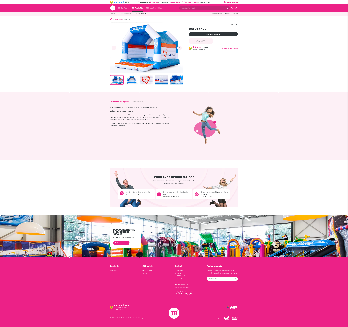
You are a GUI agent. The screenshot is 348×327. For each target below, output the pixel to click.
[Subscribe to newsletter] (235, 279)
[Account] (232, 8)
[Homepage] (112, 8)
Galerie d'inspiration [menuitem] (126, 14)
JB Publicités (137, 8)
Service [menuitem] (227, 14)
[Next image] (179, 48)
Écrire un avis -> (118, 309)
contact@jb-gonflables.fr (182, 287)
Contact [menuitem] (235, 14)
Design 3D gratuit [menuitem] (141, 14)
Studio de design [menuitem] (217, 14)
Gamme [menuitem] (112, 14)
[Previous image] (114, 48)
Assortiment (118, 19)
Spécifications (138, 102)
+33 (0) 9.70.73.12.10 (181, 284)
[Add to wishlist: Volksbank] (236, 24)
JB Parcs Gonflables (154, 8)
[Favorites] (236, 8)
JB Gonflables (123, 8)
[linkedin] (181, 293)
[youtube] (186, 293)
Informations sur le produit (120, 102)
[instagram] (191, 293)
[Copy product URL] (232, 24)
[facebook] (177, 293)
